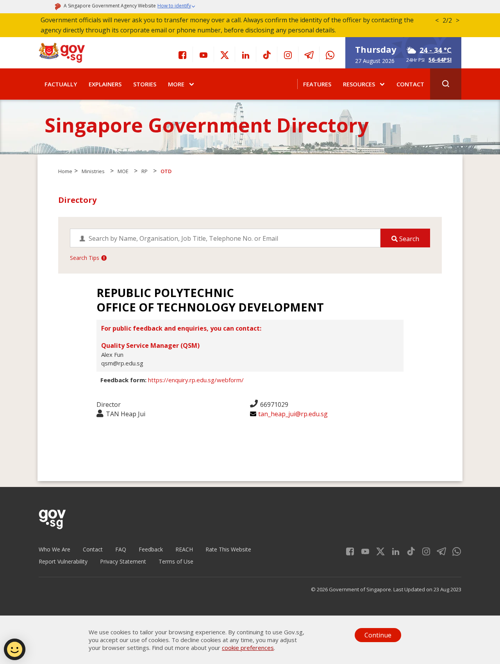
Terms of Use (176, 561)
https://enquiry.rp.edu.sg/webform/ (196, 380)
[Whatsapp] (330, 54)
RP (144, 171)
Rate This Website (228, 549)
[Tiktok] (266, 54)
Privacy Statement (123, 561)
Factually (61, 84)
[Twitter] (224, 54)
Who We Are (54, 549)
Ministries (93, 171)
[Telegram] (309, 54)
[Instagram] (287, 54)
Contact (410, 84)
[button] (176, 6)
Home (65, 171)
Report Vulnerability (63, 561)
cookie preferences (248, 647)
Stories (144, 84)
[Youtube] (203, 54)
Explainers (105, 84)
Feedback (151, 549)
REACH (184, 549)
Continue (377, 635)
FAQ (120, 549)
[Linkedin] (245, 54)
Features (317, 84)
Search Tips (84, 257)
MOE (123, 171)
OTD (166, 171)
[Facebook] (182, 54)
